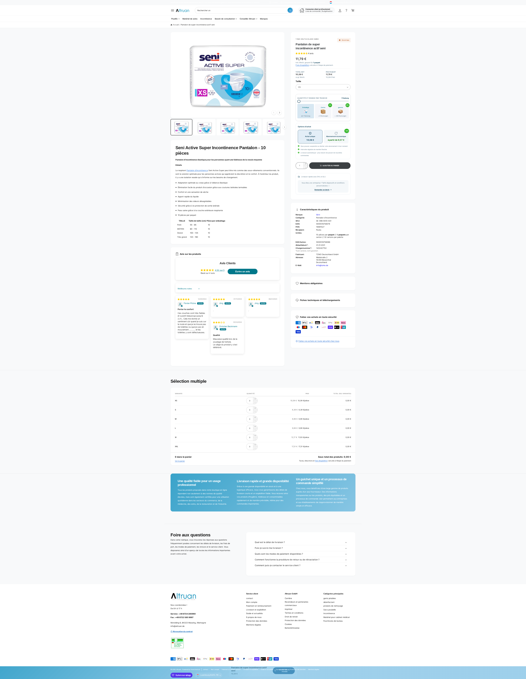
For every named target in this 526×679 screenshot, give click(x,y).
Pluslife (174, 19)
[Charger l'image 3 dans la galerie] (227, 127)
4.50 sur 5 (219, 270)
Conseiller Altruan (247, 19)
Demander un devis (322, 190)
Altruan (178, 669)
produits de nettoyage (333, 606)
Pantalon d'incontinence (197, 170)
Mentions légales (253, 625)
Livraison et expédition (256, 610)
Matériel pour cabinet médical (336, 617)
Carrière (288, 598)
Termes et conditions (294, 613)
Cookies (288, 624)
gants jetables (329, 598)
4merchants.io (195, 669)
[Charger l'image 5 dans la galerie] (274, 127)
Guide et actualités (254, 613)
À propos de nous (253, 617)
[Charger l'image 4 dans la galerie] (250, 127)
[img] (183, 299)
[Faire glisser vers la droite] (279, 112)
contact (249, 598)
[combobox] (244, 10)
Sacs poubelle (329, 610)
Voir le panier (180, 461)
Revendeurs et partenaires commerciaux (296, 604)
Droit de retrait (291, 617)
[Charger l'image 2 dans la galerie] (204, 127)
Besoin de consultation (225, 19)
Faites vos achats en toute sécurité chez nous (318, 341)
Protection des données (256, 621)
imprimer (288, 609)
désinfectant (329, 602)
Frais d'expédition (302, 65)
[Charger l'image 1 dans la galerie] (181, 127)
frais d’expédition (321, 461)
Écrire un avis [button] (242, 271)
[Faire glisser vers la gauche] (274, 112)
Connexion (321, 2)
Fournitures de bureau (333, 621)
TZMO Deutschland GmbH (307, 39)
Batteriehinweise (292, 628)
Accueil (176, 25)
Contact (275, 2)
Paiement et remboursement (258, 606)
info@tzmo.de (322, 265)
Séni (318, 215)
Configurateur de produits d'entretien (297, 2)
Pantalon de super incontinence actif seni (198, 25)
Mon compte (251, 602)
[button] (172, 10)
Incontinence (329, 613)
